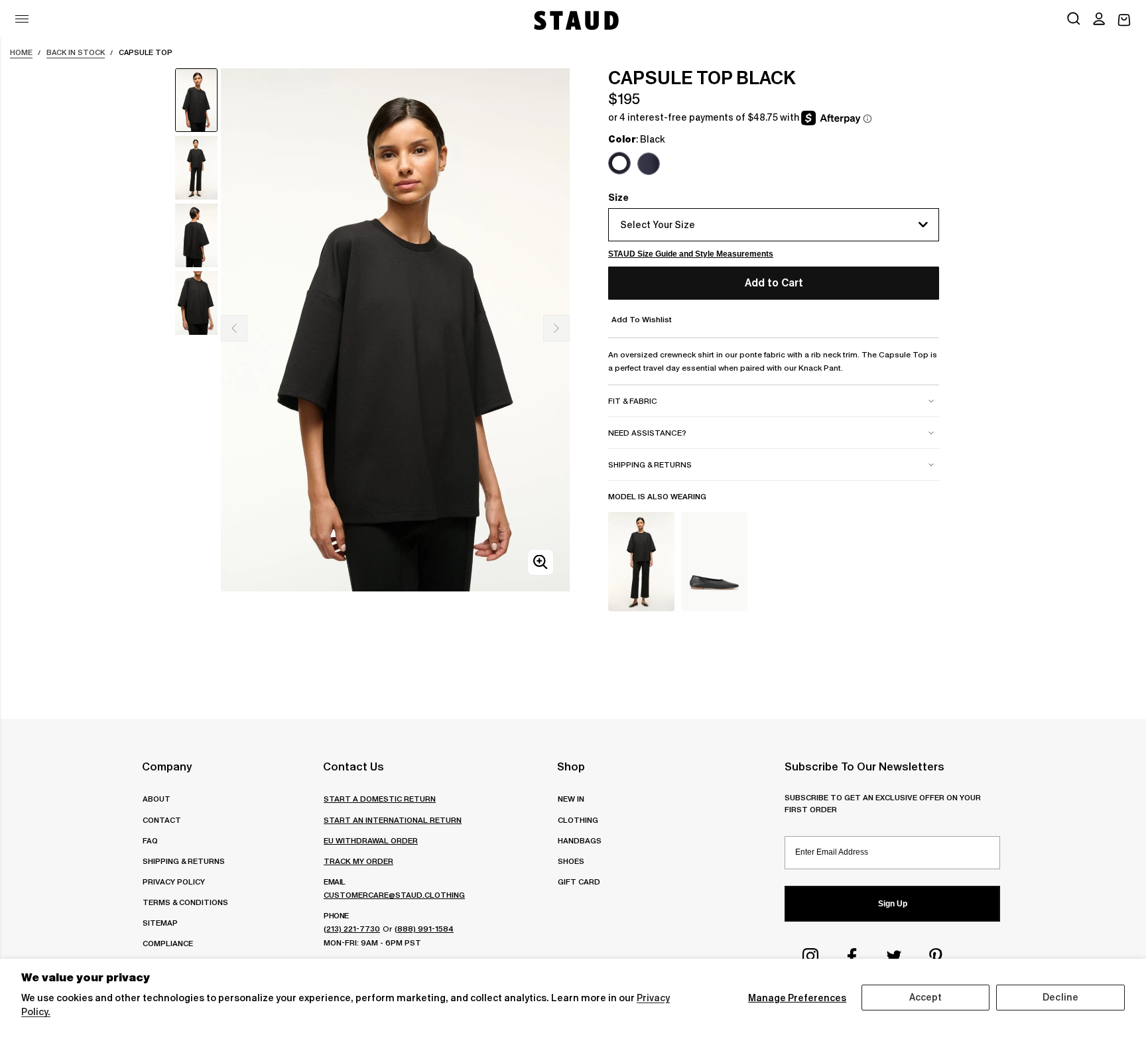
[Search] (1073, 20)
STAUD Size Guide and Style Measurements (690, 254)
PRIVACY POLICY (174, 881)
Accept (925, 997)
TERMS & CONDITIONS (185, 902)
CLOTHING (578, 819)
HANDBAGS (580, 840)
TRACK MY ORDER (358, 861)
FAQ (150, 840)
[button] (1099, 20)
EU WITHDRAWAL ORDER (371, 840)
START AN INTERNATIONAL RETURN (393, 819)
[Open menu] (22, 19)
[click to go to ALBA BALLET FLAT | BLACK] (714, 561)
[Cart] (1124, 20)
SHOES (571, 861)
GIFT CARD (579, 881)
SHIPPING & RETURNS (184, 861)
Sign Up (892, 903)
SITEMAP (160, 922)
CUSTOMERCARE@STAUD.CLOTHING (394, 894)
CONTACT (162, 819)
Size (618, 197)
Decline (1060, 997)
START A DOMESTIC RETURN (380, 798)
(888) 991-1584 (424, 928)
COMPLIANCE (168, 943)
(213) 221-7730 (352, 928)
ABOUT (156, 798)
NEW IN (571, 798)
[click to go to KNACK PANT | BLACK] (641, 561)
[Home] (575, 20)
